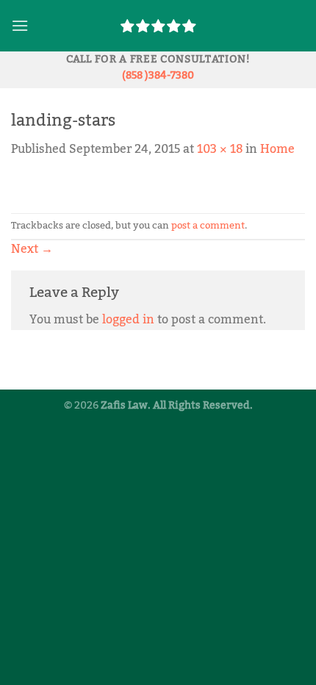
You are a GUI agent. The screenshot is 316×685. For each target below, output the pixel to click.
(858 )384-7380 (158, 75)
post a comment (208, 225)
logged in (128, 319)
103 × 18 (220, 149)
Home (277, 149)
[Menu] (20, 25)
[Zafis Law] (158, 25)
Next (32, 249)
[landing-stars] (49, 185)
